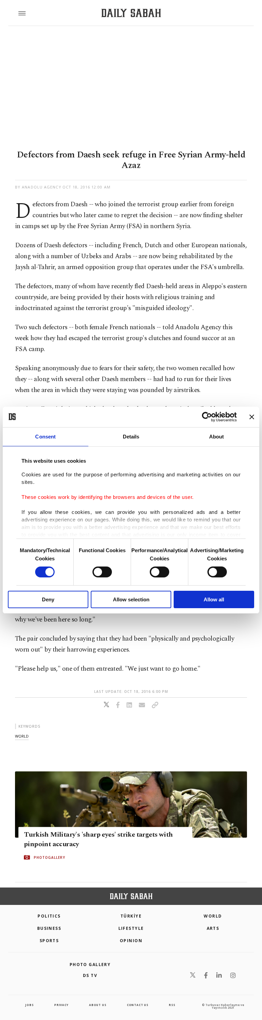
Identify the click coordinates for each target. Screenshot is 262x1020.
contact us (137, 1005)
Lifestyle (131, 928)
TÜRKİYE (131, 916)
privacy (61, 1005)
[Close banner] (251, 416)
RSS (172, 1005)
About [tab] (216, 436)
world (22, 736)
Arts (213, 928)
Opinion (131, 941)
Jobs (29, 1005)
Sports (49, 941)
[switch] (102, 572)
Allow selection (131, 599)
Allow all (214, 599)
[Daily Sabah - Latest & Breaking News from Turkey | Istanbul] (131, 13)
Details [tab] (131, 436)
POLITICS (49, 916)
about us (97, 1005)
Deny (48, 599)
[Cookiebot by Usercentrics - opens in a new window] (207, 416)
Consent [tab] (45, 436)
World (213, 916)
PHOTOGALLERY (49, 857)
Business (49, 928)
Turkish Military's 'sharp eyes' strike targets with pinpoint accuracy (98, 839)
